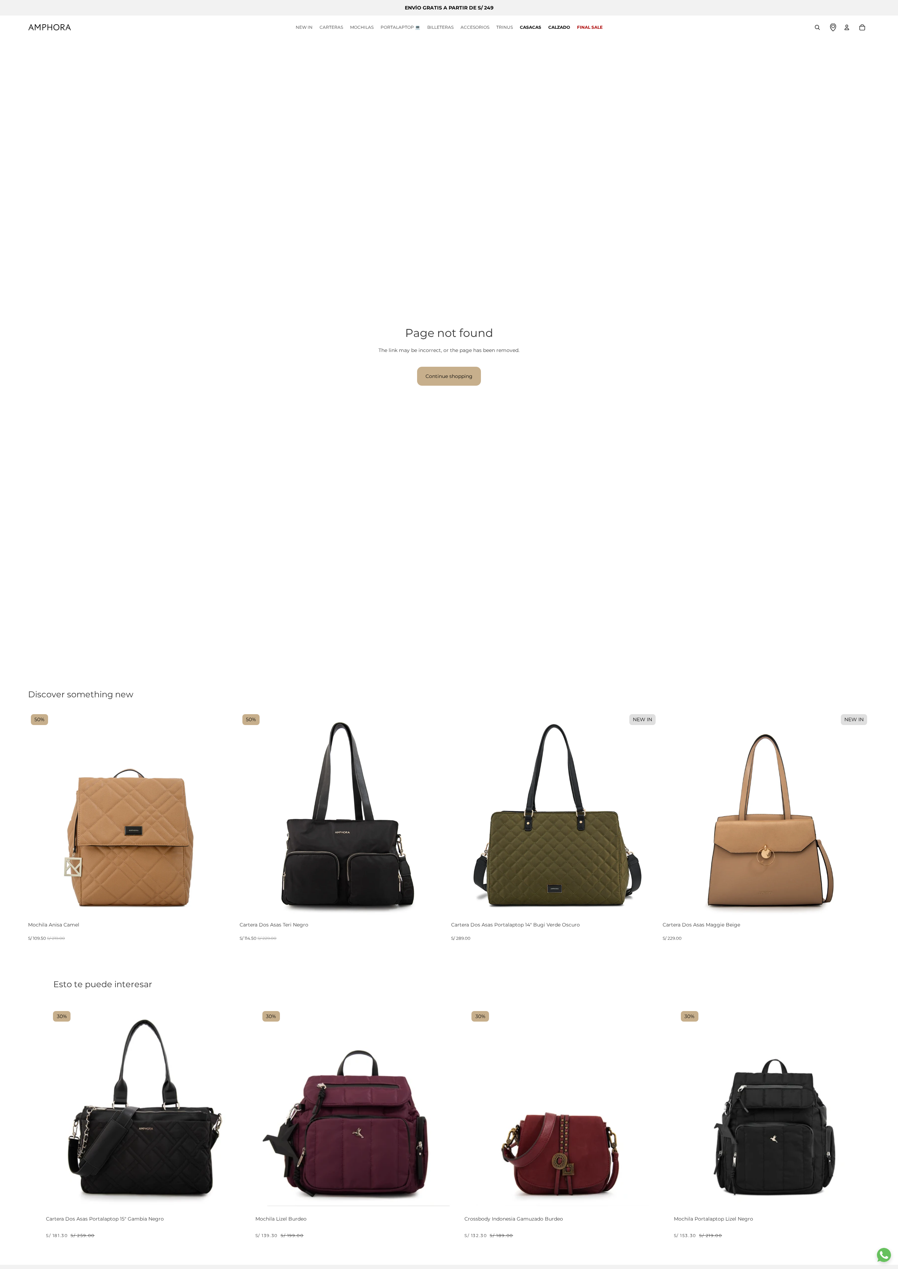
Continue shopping (449, 376)
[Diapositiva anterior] (38, 815)
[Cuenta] (847, 27)
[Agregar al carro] (236, 1197)
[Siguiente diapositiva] (224, 815)
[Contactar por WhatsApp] (884, 1255)
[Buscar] (817, 27)
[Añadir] (229, 912)
